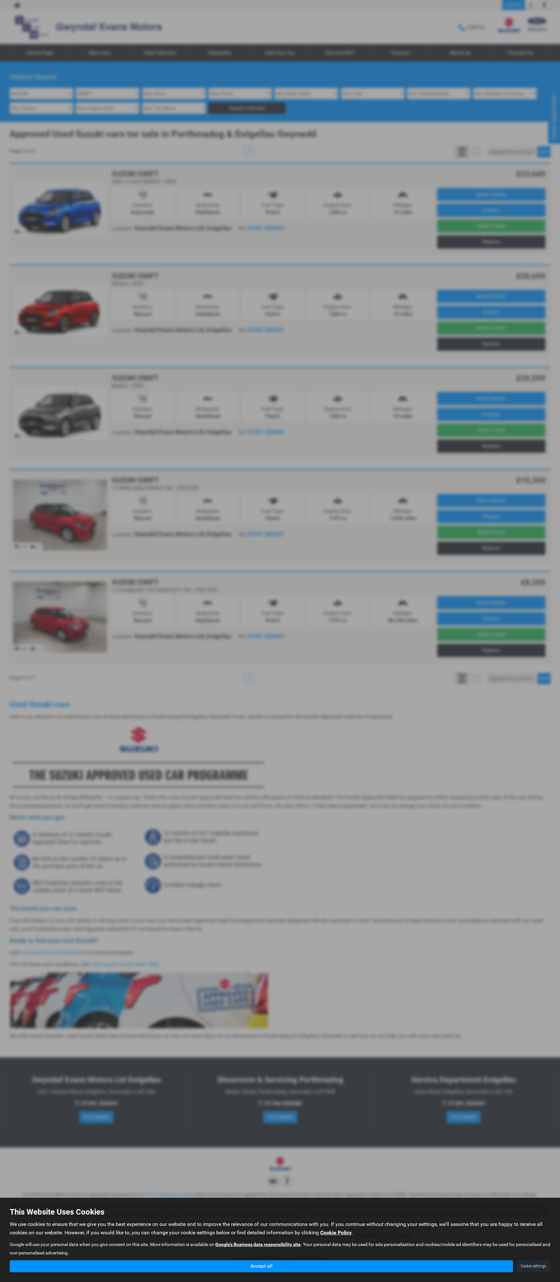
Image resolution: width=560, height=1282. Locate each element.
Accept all (261, 1266)
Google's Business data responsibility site (258, 1244)
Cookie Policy (336, 1232)
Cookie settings (533, 1266)
